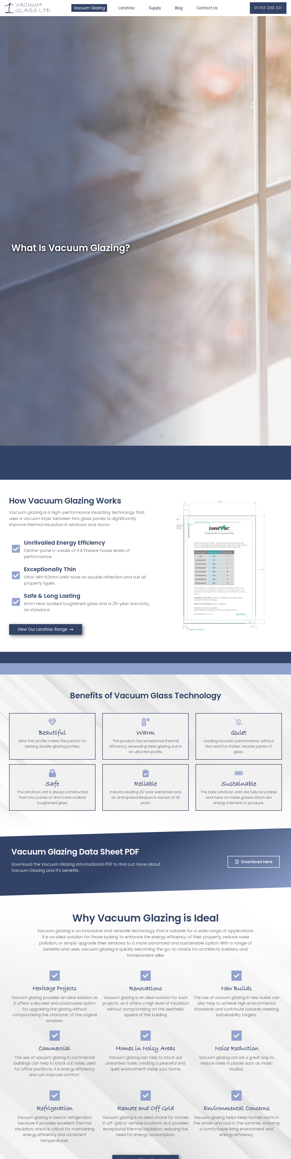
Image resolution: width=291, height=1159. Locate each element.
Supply (155, 8)
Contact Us (207, 8)
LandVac (126, 8)
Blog (179, 8)
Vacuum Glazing (89, 8)
